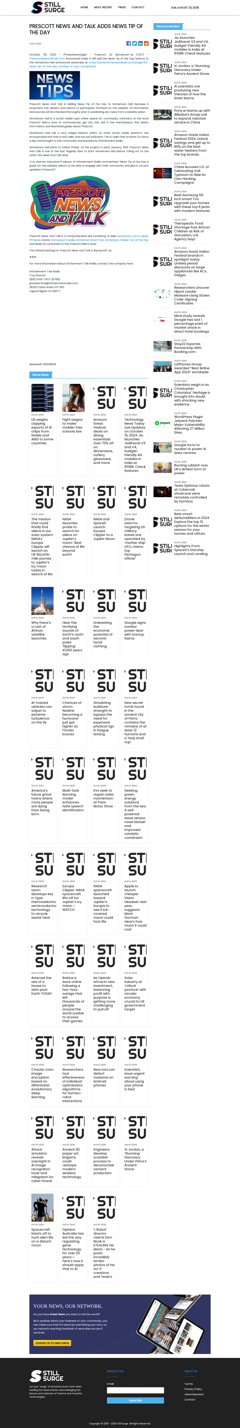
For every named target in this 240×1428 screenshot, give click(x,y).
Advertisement (194, 1394)
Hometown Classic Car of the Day (127, 240)
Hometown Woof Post (90, 240)
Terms (188, 1384)
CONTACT (138, 7)
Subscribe (135, 1400)
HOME (84, 7)
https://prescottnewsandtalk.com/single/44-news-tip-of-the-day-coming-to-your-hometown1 (89, 64)
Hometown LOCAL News (132, 236)
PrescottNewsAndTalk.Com (47, 58)
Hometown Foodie (63, 240)
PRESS (122, 7)
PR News (34, 240)
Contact (189, 1399)
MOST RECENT (103, 7)
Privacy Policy (193, 1389)
